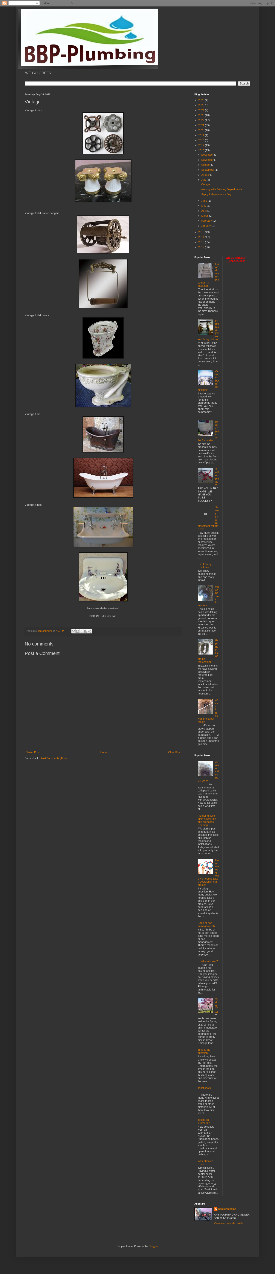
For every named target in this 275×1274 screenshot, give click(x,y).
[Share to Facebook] (86, 631)
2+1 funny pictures (205, 566)
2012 (201, 247)
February (206, 220)
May (204, 205)
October (206, 164)
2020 (201, 130)
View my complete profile (228, 1223)
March (205, 215)
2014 (201, 237)
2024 (201, 110)
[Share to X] (81, 631)
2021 (201, 125)
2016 (201, 150)
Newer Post (32, 752)
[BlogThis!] (77, 631)
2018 (201, 140)
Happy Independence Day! (216, 194)
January (206, 225)
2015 (201, 232)
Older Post (174, 752)
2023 (201, 115)
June (204, 200)
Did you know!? (209, 961)
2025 (201, 105)
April (204, 210)
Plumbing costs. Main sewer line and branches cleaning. (207, 820)
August (205, 174)
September (208, 169)
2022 (201, 120)
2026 (201, 100)
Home (103, 752)
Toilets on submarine (204, 1121)
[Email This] (73, 631)
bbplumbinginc (227, 1209)
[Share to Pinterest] (90, 631)
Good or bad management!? (206, 924)
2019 (201, 135)
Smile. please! (217, 477)
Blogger (153, 1246)
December (207, 154)
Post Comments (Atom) (54, 758)
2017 (201, 145)
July (204, 179)
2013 (201, 242)
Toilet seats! (204, 1088)
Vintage (205, 184)
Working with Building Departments (221, 189)
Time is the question (204, 1051)
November (207, 159)
